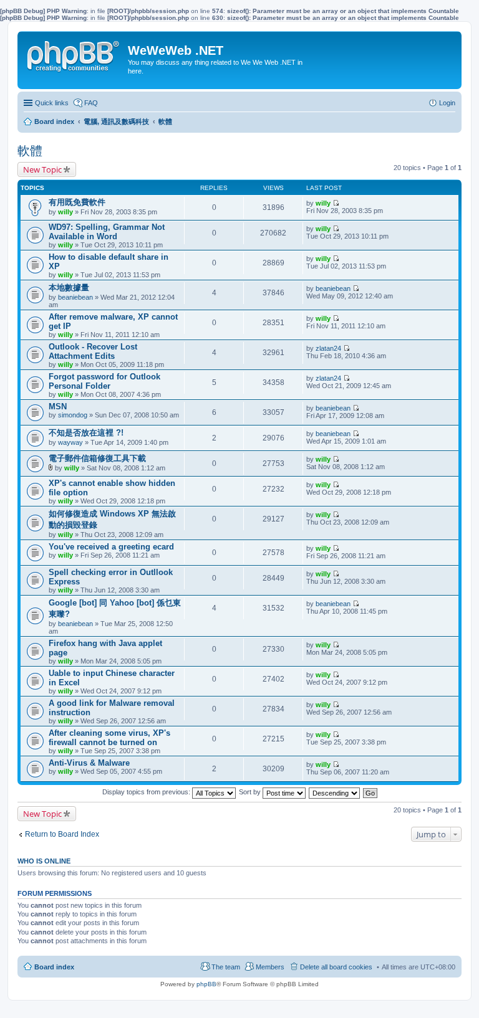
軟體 (29, 151)
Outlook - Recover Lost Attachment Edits (93, 351)
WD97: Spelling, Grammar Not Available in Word (107, 231)
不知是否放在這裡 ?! (86, 432)
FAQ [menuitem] (91, 103)
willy (65, 212)
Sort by (251, 792)
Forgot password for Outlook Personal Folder (104, 381)
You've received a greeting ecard (111, 546)
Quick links (52, 103)
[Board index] (74, 53)
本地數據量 (69, 287)
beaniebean (75, 297)
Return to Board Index (62, 834)
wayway (70, 442)
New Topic (42, 169)
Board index (54, 967)
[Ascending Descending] (335, 792)
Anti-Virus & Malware (89, 763)
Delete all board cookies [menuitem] (336, 967)
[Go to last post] (335, 203)
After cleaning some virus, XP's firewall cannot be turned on (109, 737)
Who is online (43, 861)
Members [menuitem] (270, 967)
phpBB (206, 984)
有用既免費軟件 (77, 202)
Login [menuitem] (447, 103)
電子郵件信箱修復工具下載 (97, 458)
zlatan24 (328, 348)
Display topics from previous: (147, 792)
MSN (58, 406)
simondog (72, 415)
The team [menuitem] (225, 967)
